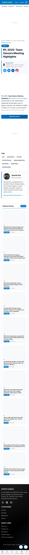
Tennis (3, 518)
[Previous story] (21, 547)
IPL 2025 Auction (6, 160)
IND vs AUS (19, 6)
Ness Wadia (5, 163)
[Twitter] (2, 502)
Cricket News (10, 157)
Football (3, 513)
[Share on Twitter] (4, 70)
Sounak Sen (9, 63)
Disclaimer (4, 532)
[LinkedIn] (6, 502)
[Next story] (26, 547)
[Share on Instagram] (17, 70)
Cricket (3, 510)
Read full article (15, 116)
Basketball (4, 515)
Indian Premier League (19, 98)
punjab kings (14, 163)
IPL (10, 98)
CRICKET (8, 40)
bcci (3, 157)
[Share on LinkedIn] (13, 70)
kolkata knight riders (19, 160)
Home (3, 40)
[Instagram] (11, 502)
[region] (14, 23)
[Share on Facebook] (8, 70)
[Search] (26, 2)
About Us (4, 526)
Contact (22, 2)
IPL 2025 (4, 96)
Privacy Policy (5, 534)
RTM (9, 108)
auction (3, 112)
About (16, 2)
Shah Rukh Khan (6, 167)
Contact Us (4, 529)
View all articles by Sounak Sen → (13, 195)
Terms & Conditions (7, 537)
